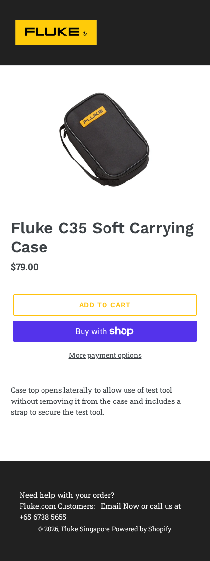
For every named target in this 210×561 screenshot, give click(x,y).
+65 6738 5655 (43, 516)
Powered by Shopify (142, 528)
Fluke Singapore (85, 528)
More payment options (105, 355)
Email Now (120, 506)
